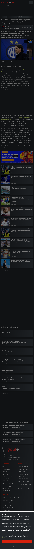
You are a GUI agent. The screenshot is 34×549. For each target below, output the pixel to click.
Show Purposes (17, 546)
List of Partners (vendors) (8, 537)
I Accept (17, 541)
